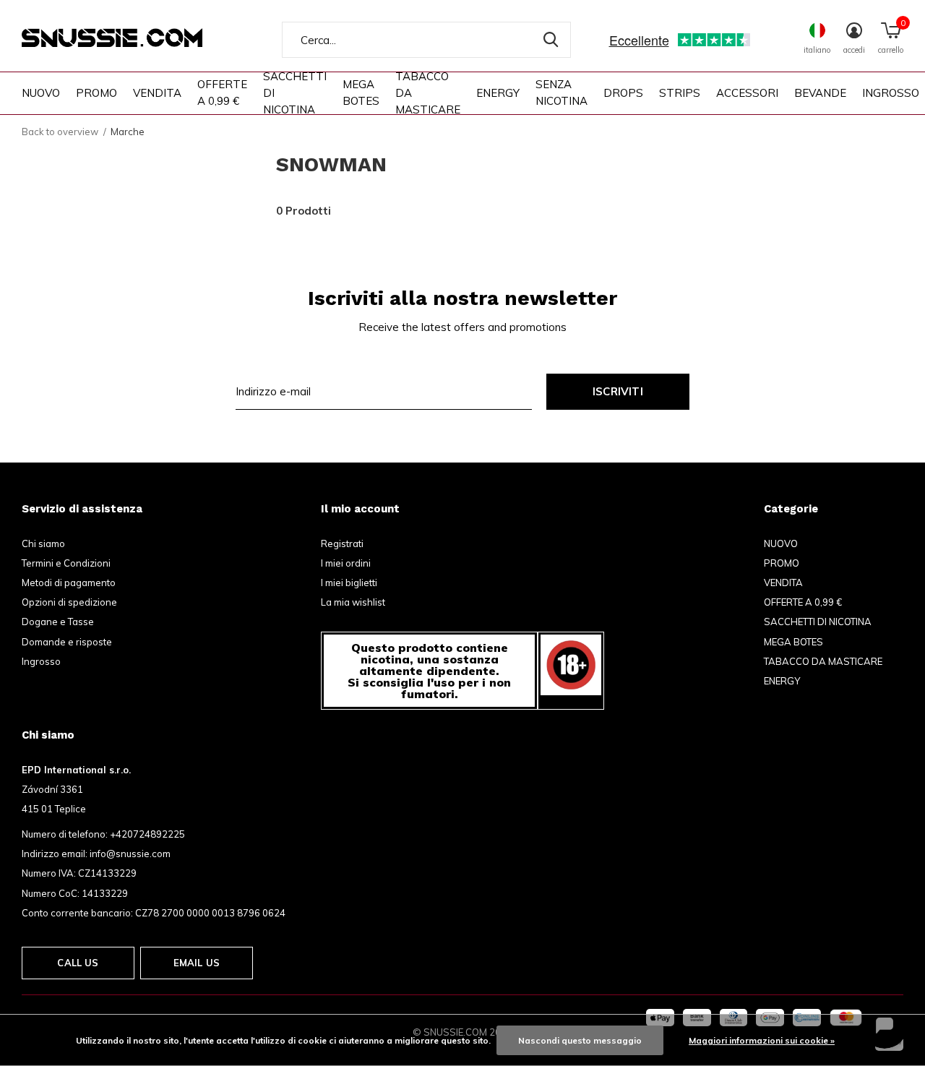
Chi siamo (43, 543)
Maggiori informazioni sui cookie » (762, 1040)
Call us (77, 962)
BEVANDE (820, 93)
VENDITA (157, 93)
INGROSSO (890, 93)
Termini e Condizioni (66, 563)
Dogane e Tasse (58, 621)
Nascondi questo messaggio (580, 1040)
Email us (196, 962)
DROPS (623, 93)
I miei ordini (346, 563)
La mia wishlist (353, 602)
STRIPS (679, 93)
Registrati (342, 543)
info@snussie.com (130, 853)
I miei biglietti (349, 582)
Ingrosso (41, 661)
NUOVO (41, 93)
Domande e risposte (67, 642)
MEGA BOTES (361, 92)
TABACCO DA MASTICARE (427, 92)
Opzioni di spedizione (69, 602)
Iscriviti (618, 391)
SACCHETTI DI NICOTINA (295, 92)
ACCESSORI (747, 93)
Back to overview (60, 131)
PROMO (96, 93)
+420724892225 (147, 834)
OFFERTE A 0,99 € (222, 92)
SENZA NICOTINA (561, 92)
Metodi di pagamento (69, 582)
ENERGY (498, 93)
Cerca (550, 40)
